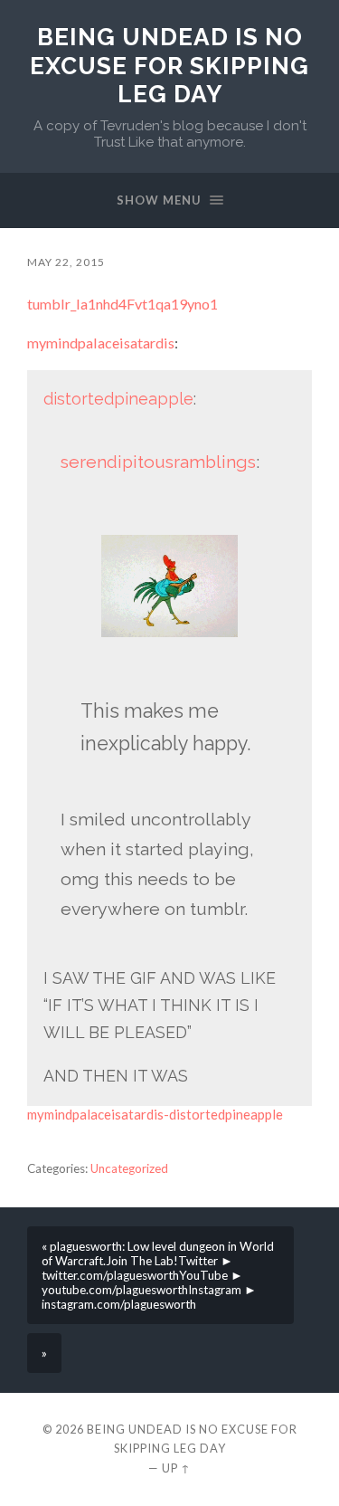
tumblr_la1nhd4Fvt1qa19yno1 (122, 303)
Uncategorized (129, 1168)
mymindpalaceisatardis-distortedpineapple (155, 1114)
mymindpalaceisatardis (100, 342)
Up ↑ (176, 1468)
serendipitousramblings (158, 462)
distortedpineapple (118, 398)
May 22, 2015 (66, 262)
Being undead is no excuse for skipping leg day (169, 65)
